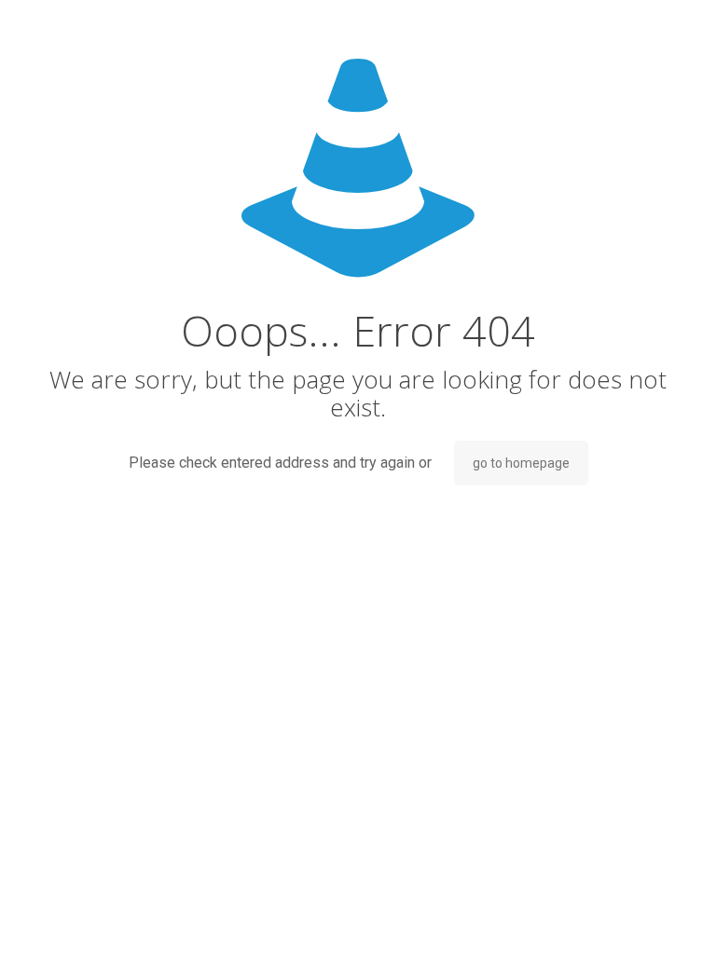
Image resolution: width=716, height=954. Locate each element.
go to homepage (521, 463)
